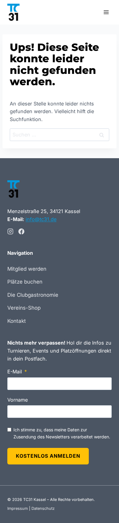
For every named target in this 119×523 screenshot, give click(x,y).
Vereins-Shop (24, 308)
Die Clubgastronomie (32, 295)
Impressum (17, 508)
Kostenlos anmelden (48, 456)
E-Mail (14, 371)
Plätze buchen (24, 282)
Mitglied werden (26, 269)
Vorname (17, 400)
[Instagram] (10, 231)
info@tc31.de (41, 219)
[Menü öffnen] (106, 12)
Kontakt (16, 321)
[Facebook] (21, 231)
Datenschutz (43, 508)
